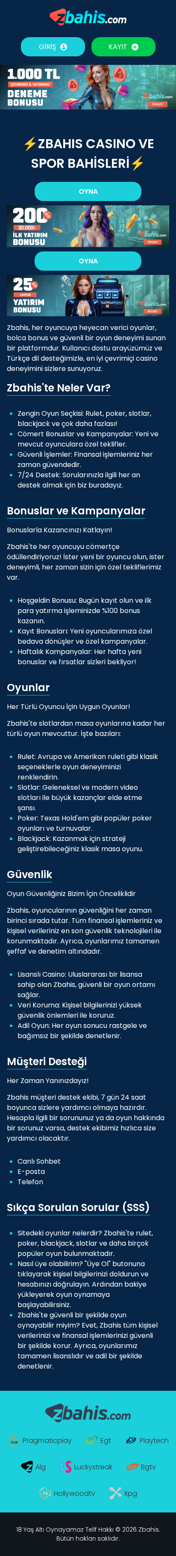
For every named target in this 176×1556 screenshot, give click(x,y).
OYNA (88, 191)
